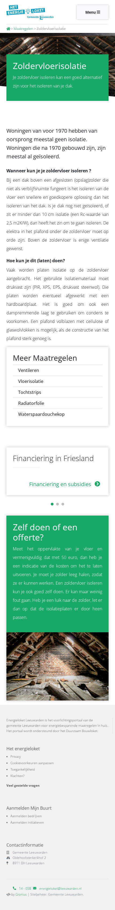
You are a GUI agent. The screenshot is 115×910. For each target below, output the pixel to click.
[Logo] (29, 12)
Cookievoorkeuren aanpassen (32, 763)
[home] (8, 28)
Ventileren (28, 370)
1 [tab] (52, 504)
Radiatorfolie (31, 403)
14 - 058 (24, 888)
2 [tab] (57, 504)
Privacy (15, 756)
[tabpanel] (57, 471)
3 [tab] (63, 504)
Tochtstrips (29, 392)
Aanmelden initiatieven (27, 822)
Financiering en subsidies (61, 484)
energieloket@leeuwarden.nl (60, 888)
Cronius (21, 894)
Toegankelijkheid (22, 769)
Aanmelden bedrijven (26, 816)
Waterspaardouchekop (41, 414)
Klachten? (17, 776)
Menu (91, 12)
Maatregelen (23, 28)
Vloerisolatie (30, 381)
